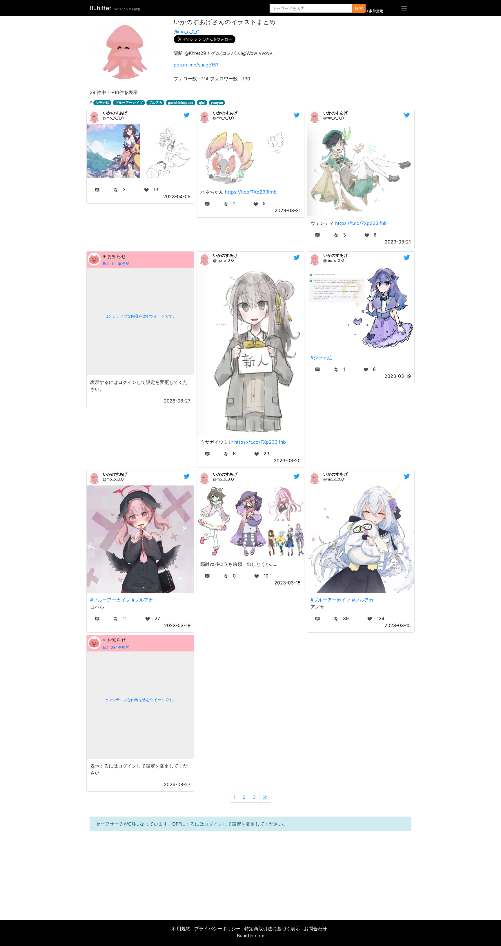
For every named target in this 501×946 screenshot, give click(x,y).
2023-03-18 (177, 625)
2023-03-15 (287, 583)
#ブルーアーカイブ (110, 600)
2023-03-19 (397, 376)
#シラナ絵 (321, 357)
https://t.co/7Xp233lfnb (251, 192)
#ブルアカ (142, 600)
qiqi (202, 102)
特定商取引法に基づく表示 (272, 928)
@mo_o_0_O (186, 32)
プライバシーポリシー (217, 928)
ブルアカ (155, 102)
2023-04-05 (176, 196)
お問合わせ (315, 928)
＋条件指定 (374, 11)
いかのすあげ (115, 112)
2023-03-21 (288, 210)
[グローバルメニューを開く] (404, 8)
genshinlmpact (180, 102)
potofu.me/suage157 (196, 65)
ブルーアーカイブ (129, 102)
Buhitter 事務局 (116, 263)
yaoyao (217, 102)
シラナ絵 (102, 102)
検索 (359, 8)
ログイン (213, 824)
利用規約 (181, 928)
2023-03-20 (287, 460)
